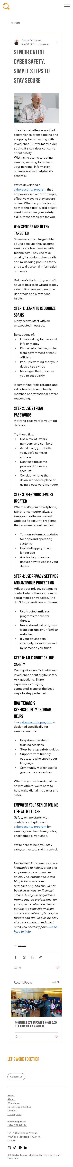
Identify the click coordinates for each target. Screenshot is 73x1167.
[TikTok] (15, 1147)
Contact (11, 1110)
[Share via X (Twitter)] (23, 957)
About (11, 1099)
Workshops (13, 1103)
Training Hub (14, 1114)
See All (55, 981)
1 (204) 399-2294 (17, 1125)
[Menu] (67, 6)
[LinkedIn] (26, 1147)
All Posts (15, 22)
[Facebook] (20, 1147)
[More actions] (57, 42)
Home (11, 1095)
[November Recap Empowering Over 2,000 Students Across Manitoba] (36, 1002)
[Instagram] (9, 1147)
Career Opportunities (19, 1106)
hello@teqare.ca (16, 1121)
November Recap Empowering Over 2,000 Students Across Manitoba (36, 1024)
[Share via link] (40, 957)
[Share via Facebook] (15, 957)
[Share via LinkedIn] (32, 957)
